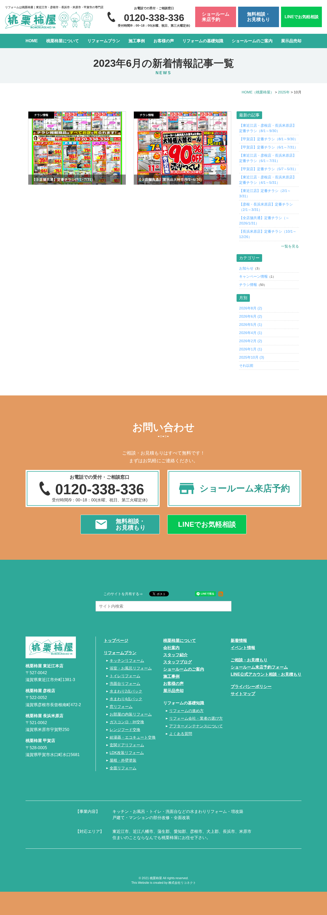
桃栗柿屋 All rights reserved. (169, 878)
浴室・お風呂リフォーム (131, 668)
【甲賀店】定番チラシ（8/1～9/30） (268, 139)
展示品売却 (291, 41)
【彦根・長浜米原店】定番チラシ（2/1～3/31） (266, 207)
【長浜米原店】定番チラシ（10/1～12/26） (267, 234)
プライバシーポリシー (251, 686)
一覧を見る (290, 246)
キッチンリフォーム (127, 660)
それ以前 (246, 365)
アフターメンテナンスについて (196, 726)
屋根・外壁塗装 (123, 760)
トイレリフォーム (125, 676)
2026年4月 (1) (250, 333)
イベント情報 (243, 647)
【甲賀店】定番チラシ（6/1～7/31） (268, 147)
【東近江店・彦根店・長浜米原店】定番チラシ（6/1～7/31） (267, 158)
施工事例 (137, 41)
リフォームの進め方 (186, 710)
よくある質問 (180, 733)
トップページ (116, 640)
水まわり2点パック (126, 691)
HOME (32, 41)
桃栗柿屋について (62, 41)
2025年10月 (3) (251, 357)
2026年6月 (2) (250, 316)
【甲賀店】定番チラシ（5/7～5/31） (268, 169)
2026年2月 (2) (250, 341)
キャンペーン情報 (253, 276)
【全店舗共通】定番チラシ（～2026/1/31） (264, 220)
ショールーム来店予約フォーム (259, 667)
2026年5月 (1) (250, 324)
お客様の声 (164, 41)
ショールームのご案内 (252, 41)
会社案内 (171, 647)
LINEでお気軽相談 (302, 17)
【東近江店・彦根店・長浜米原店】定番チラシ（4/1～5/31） (267, 180)
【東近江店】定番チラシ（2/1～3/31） (265, 193)
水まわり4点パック (126, 699)
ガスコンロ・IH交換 (127, 722)
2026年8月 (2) (250, 308)
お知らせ (246, 268)
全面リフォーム (123, 768)
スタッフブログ (177, 662)
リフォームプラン (103, 41)
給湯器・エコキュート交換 (133, 737)
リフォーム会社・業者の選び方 (196, 718)
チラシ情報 (248, 285)
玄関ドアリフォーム (127, 745)
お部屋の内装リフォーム (131, 714)
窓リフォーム (121, 706)
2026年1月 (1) (250, 349)
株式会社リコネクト (182, 883)
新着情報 (239, 640)
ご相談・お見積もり (249, 660)
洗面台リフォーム (125, 683)
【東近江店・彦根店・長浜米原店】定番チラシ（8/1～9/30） (267, 128)
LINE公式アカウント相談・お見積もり (266, 674)
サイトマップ (243, 694)
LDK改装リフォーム (127, 752)
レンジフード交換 (125, 729)
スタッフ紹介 (175, 655)
